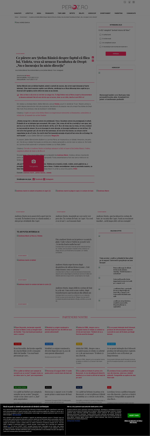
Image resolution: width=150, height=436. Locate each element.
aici (9, 426)
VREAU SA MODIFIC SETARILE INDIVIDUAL (133, 421)
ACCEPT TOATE (134, 415)
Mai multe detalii (17, 414)
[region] (75, 420)
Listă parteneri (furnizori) (73, 421)
